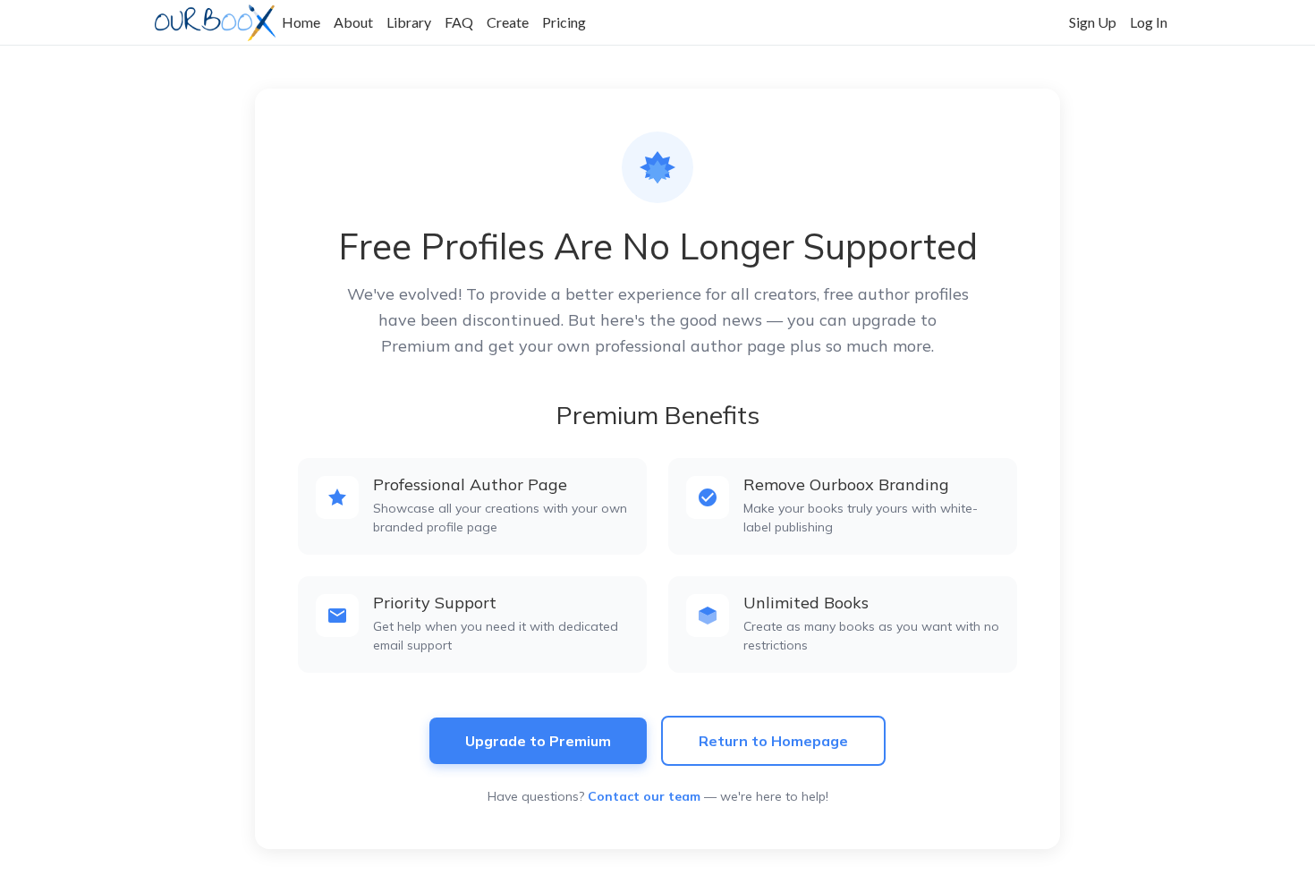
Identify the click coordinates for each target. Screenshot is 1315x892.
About (353, 21)
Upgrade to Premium (538, 741)
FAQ (459, 21)
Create (508, 21)
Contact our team (644, 796)
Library (408, 21)
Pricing (564, 21)
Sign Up (1092, 21)
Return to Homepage (773, 741)
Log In (1148, 21)
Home (301, 21)
